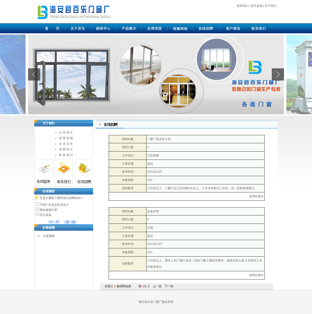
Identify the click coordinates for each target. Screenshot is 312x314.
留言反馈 (257, 6)
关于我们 (270, 6)
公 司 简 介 (66, 132)
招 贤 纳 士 (66, 149)
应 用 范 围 (66, 138)
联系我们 (243, 6)
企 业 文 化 (66, 143)
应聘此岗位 (256, 196)
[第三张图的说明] (156, 74)
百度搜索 (49, 236)
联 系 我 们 (66, 155)
